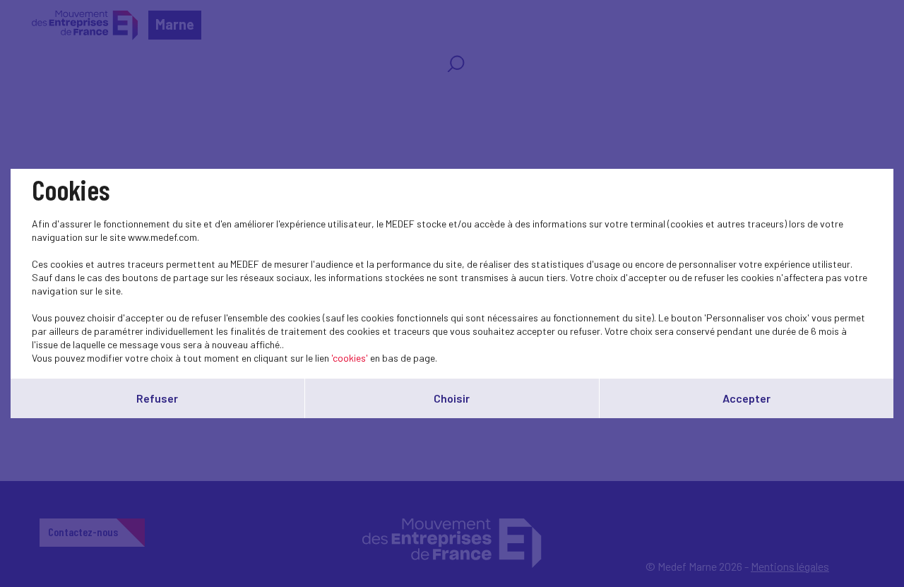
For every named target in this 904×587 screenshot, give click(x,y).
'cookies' (349, 358)
